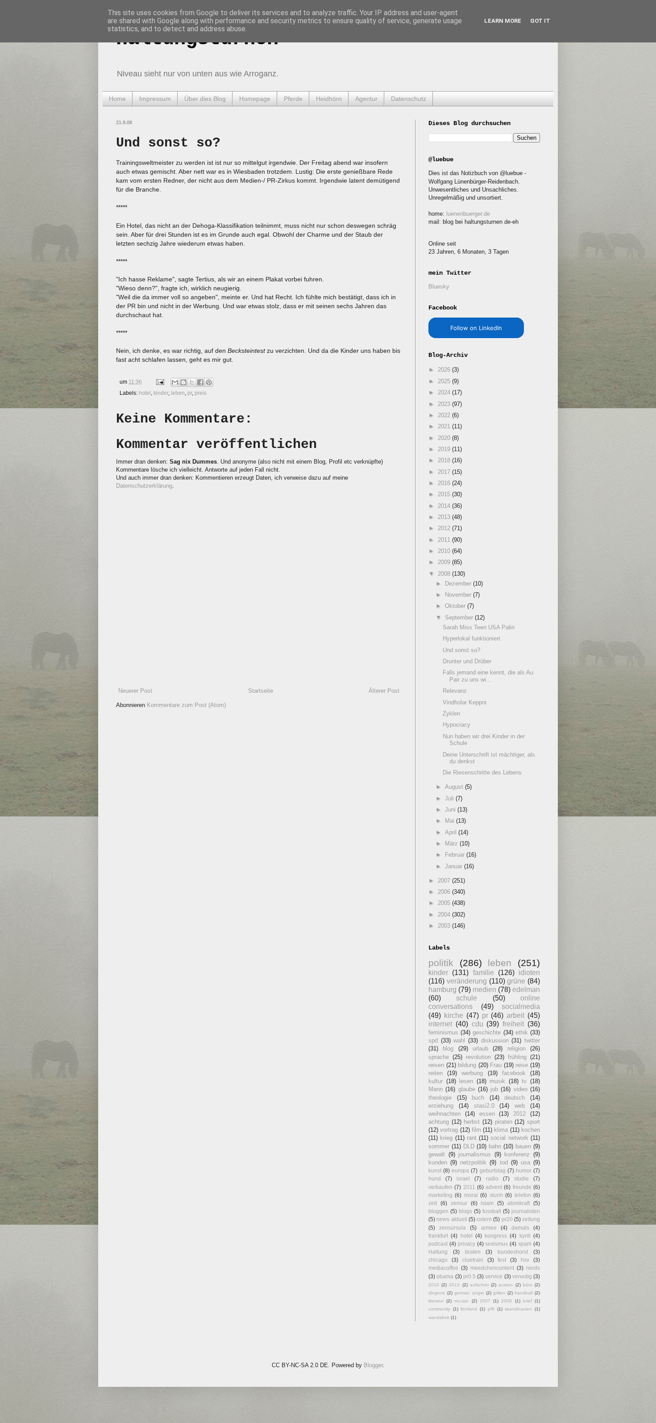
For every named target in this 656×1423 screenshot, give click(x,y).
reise (521, 1065)
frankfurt (438, 1236)
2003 (445, 925)
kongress (496, 1236)
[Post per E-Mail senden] (160, 382)
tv (524, 1081)
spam (524, 1244)
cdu (477, 1024)
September (460, 617)
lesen (466, 1081)
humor (523, 1170)
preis (201, 393)
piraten (503, 1121)
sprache (438, 1057)
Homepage (254, 98)
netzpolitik (473, 1162)
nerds (533, 1268)
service (493, 1276)
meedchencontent (492, 1268)
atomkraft (518, 1203)
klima (501, 1129)
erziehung (440, 1105)
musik (497, 1081)
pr (189, 393)
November (459, 594)
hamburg (442, 989)
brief (527, 1300)
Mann (435, 1089)
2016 (445, 483)
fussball (491, 1211)
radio (492, 1178)
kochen (530, 1129)
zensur (459, 1203)
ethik (521, 1032)
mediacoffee (443, 1268)
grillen (499, 1292)
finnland (469, 1308)
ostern (484, 1219)
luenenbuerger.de (468, 213)
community (439, 1308)
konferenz (517, 1154)
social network (509, 1137)
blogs (465, 1211)
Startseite (260, 690)
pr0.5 (469, 1276)
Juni (451, 809)
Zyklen (451, 713)
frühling (517, 1057)
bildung (467, 1065)
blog (448, 1048)
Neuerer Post (135, 690)
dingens (436, 1292)
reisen (436, 1065)
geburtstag (493, 1170)
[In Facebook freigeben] (200, 382)
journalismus (474, 1154)
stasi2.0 (484, 1105)
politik (440, 963)
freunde (522, 1187)
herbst (472, 1121)
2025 (445, 381)
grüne (516, 981)
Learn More (502, 20)
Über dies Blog (205, 98)
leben (178, 393)
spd (433, 1040)
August (455, 786)
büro (527, 1284)
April (451, 832)
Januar (454, 866)
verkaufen (440, 1187)
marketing (440, 1195)
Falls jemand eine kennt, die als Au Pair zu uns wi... (488, 676)
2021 (445, 426)
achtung (438, 1121)
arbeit (515, 1015)
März (452, 843)
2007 (445, 880)
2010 (445, 551)
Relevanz (455, 690)
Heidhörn (329, 98)
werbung (472, 1073)
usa (525, 1162)
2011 (445, 539)
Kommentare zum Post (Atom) (186, 705)
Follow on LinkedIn (476, 327)
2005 (445, 903)
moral (471, 1195)
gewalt (436, 1154)
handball (523, 1292)
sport (533, 1121)
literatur (436, 1300)
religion (516, 1048)
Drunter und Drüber (467, 661)
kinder (161, 393)
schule (466, 998)
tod (504, 1162)
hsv (525, 1260)
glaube (466, 1089)
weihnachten (444, 1113)
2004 (445, 914)
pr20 (507, 1219)
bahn (495, 1146)
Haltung (438, 1252)
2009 (445, 562)
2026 (445, 369)
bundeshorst (513, 1252)
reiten (435, 1073)
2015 (445, 494)
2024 (445, 392)
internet (440, 1024)
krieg (446, 1137)
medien (484, 989)
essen (487, 1113)
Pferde (293, 98)
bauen (523, 1146)
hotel (145, 393)
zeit (432, 1203)
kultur (435, 1081)
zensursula (452, 1227)
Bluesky (438, 286)
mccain (461, 1300)
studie (521, 1178)
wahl (459, 1040)
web (520, 1105)
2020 (445, 438)
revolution (478, 1057)
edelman (526, 989)
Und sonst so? (461, 650)
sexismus (496, 1244)
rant (472, 1137)
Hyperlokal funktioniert (471, 638)
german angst (469, 1292)
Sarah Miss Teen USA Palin (479, 627)
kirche (453, 1015)
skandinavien (518, 1308)
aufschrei (479, 1284)
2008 (445, 573)
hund (434, 1178)
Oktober (456, 606)
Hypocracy (456, 724)
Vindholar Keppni (464, 702)
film (476, 1129)
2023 (445, 404)
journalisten (525, 1211)
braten (473, 1252)
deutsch (514, 1097)
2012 (445, 528)
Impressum (155, 98)
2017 (445, 472)
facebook (514, 1073)
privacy (466, 1244)
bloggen (438, 1211)
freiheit (513, 1024)
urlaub (480, 1048)
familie (483, 972)
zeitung (531, 1219)
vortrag (449, 1129)
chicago (438, 1260)
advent (494, 1187)
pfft (491, 1308)
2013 (445, 517)
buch (478, 1097)
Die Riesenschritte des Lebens (482, 772)
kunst (434, 1170)
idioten (529, 972)
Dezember (459, 583)
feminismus (443, 1032)
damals (520, 1227)
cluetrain (472, 1260)
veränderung (467, 981)
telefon (523, 1195)
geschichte (487, 1032)
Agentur (366, 98)
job (494, 1089)
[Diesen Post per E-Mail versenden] (174, 382)
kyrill (525, 1236)
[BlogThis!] (183, 382)
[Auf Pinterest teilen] (208, 382)
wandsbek (438, 1317)
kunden (437, 1162)
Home (117, 98)
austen (505, 1284)
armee (489, 1227)
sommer (438, 1146)
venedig (522, 1276)
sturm (496, 1195)
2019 (445, 449)
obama (444, 1276)
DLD (468, 1146)
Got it (540, 20)
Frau (496, 1065)
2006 (445, 891)
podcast (438, 1244)
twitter (532, 1040)
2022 (445, 415)
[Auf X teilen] (191, 382)
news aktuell (451, 1219)
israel (463, 1178)
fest (502, 1260)
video (520, 1089)
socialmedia (521, 1006)
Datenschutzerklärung (144, 485)
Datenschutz (408, 98)
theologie (440, 1097)
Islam (487, 1203)
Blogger (373, 1365)
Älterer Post (384, 690)
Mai (450, 820)
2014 (445, 505)
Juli (450, 798)
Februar (455, 854)
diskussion (495, 1040)
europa (460, 1170)
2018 (445, 460)
